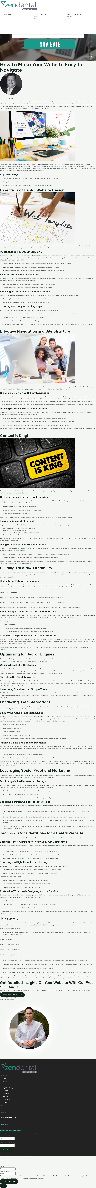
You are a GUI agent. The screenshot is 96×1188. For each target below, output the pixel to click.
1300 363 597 (4, 1124)
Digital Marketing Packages (69, 16)
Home (5, 14)
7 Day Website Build (36, 16)
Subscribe (6, 1150)
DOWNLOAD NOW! (9, 1181)
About (10, 14)
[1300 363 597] (0, 1119)
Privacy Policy (4, 1178)
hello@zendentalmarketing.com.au (10, 1130)
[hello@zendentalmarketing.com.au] (0, 1125)
